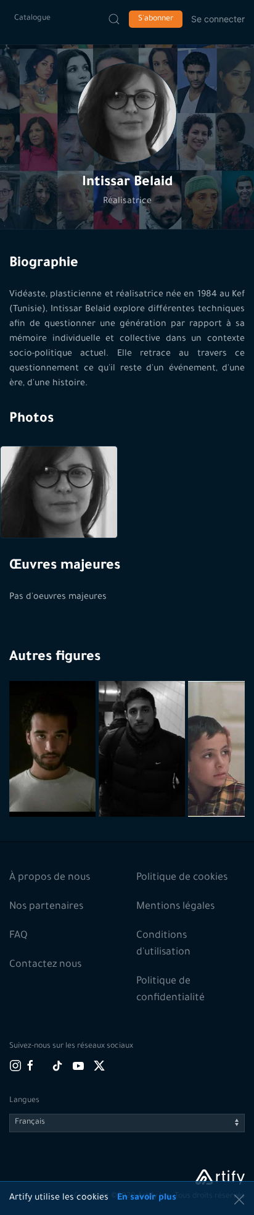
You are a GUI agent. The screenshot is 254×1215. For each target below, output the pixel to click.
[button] (127, 113)
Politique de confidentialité (170, 990)
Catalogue (32, 18)
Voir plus (54, 787)
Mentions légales (175, 906)
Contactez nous (45, 965)
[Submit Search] (114, 19)
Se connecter (218, 19)
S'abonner (155, 19)
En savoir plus (146, 1198)
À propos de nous (49, 877)
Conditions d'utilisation (163, 944)
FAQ (18, 936)
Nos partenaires (46, 906)
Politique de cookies (181, 877)
